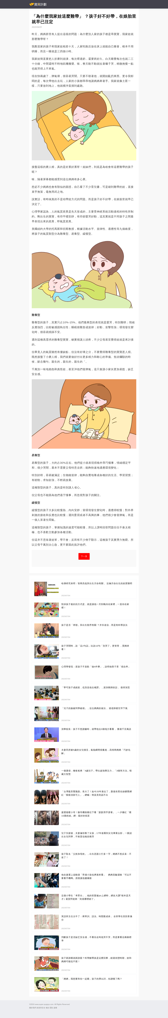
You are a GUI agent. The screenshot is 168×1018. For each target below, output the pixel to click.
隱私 (51, 1008)
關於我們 (32, 1008)
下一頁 (84, 556)
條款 (47, 1008)
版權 (55, 1008)
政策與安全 (41, 1008)
